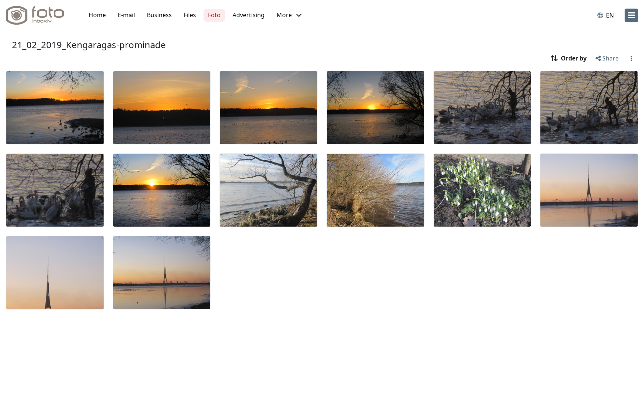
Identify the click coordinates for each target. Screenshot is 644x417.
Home (97, 15)
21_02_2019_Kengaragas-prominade (89, 44)
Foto (214, 15)
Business (159, 15)
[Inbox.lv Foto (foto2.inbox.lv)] (39, 15)
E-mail (126, 15)
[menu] (631, 15)
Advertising (249, 15)
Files (190, 15)
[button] (289, 15)
